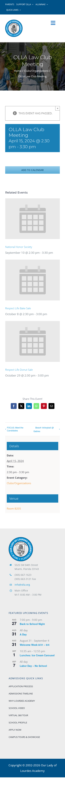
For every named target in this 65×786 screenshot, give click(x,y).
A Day (23, 634)
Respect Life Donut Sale (19, 369)
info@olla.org (22, 584)
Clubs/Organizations (19, 483)
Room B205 (14, 508)
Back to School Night (32, 624)
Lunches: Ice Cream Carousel (37, 655)
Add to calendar (32, 170)
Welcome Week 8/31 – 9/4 (34, 644)
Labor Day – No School (33, 666)
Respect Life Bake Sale (18, 308)
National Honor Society (18, 247)
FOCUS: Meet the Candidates (15, 429)
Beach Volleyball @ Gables (43, 429)
